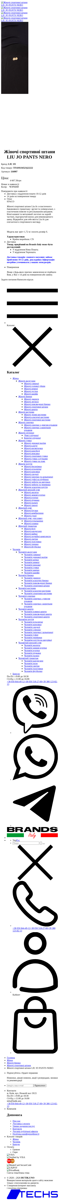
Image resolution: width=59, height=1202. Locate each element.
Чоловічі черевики (33, 637)
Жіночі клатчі (30, 445)
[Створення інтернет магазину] (32, 1198)
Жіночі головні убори (34, 386)
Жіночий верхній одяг (29, 490)
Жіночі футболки (32, 547)
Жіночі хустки (31, 391)
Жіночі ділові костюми (35, 414)
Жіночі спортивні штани (36, 407)
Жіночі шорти (31, 409)
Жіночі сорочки (26, 422)
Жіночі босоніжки (33, 466)
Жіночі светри (31, 539)
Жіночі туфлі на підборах (36, 479)
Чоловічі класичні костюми (37, 591)
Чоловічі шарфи (32, 572)
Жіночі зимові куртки (34, 495)
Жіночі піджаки (31, 500)
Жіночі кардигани (33, 531)
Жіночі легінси (31, 401)
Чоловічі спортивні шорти (37, 617)
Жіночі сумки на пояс (34, 461)
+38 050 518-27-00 (33, 681)
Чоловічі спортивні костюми (38, 593)
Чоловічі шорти (26, 609)
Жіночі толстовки (32, 541)
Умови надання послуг (24, 1126)
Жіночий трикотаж (27, 526)
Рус (18, 840)
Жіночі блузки (31, 510)
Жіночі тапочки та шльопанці (38, 477)
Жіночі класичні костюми (36, 417)
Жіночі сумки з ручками (36, 458)
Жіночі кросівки (32, 471)
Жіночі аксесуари (26, 381)
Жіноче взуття (25, 464)
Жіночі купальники (33, 521)
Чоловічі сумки (31, 567)
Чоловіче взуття (26, 619)
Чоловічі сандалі (32, 627)
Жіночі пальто (31, 503)
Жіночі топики (31, 544)
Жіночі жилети (31, 492)
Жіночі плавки (31, 523)
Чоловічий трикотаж (28, 658)
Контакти (17, 1129)
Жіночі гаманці (31, 383)
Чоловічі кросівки (33, 624)
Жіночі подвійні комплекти (37, 536)
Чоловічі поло (31, 663)
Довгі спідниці (31, 435)
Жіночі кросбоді (32, 451)
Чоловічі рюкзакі (32, 565)
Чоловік (16, 549)
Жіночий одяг (25, 508)
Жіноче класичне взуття (36, 487)
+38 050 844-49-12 (15, 681)
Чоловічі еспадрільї (33, 622)
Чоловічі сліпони (32, 630)
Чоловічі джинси (32, 578)
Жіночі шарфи (31, 394)
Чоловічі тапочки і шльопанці (38, 632)
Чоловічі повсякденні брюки (38, 583)
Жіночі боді (29, 528)
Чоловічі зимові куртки (35, 648)
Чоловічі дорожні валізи (36, 557)
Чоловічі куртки (32, 650)
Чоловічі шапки (31, 570)
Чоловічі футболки (33, 671)
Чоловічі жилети (32, 645)
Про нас (16, 1121)
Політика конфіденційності (26, 1134)
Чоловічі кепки (31, 560)
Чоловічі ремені (31, 562)
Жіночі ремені (31, 388)
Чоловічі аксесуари (27, 552)
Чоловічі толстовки (33, 668)
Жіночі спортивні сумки (36, 456)
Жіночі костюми (26, 412)
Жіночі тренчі (31, 505)
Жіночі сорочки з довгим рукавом (40, 425)
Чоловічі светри (32, 666)
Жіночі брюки (25, 396)
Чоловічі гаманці (32, 554)
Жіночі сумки (25, 440)
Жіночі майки (31, 534)
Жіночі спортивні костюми (37, 420)
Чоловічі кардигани (33, 661)
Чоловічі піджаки (32, 653)
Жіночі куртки (31, 497)
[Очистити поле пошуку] (44, 843)
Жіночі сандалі (31, 474)
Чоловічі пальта (31, 655)
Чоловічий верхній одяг (30, 642)
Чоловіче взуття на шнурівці (38, 640)
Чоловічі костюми (27, 588)
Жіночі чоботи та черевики (37, 484)
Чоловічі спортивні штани (37, 585)
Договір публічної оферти (25, 1131)
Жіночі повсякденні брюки (37, 404)
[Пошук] (41, 843)
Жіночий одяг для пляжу (30, 518)
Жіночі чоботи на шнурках (37, 482)
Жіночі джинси (31, 399)
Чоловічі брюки (26, 575)
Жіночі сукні (30, 515)
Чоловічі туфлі (31, 635)
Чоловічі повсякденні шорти (38, 614)
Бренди (16, 674)
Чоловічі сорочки (26, 596)
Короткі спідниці (32, 438)
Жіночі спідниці (26, 433)
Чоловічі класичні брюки (36, 580)
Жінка (16, 378)
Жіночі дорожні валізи (35, 443)
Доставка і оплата (21, 1123)
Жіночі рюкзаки (32, 453)
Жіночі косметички (33, 448)
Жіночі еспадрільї (32, 469)
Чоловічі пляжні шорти (35, 611)
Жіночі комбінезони (34, 513)
